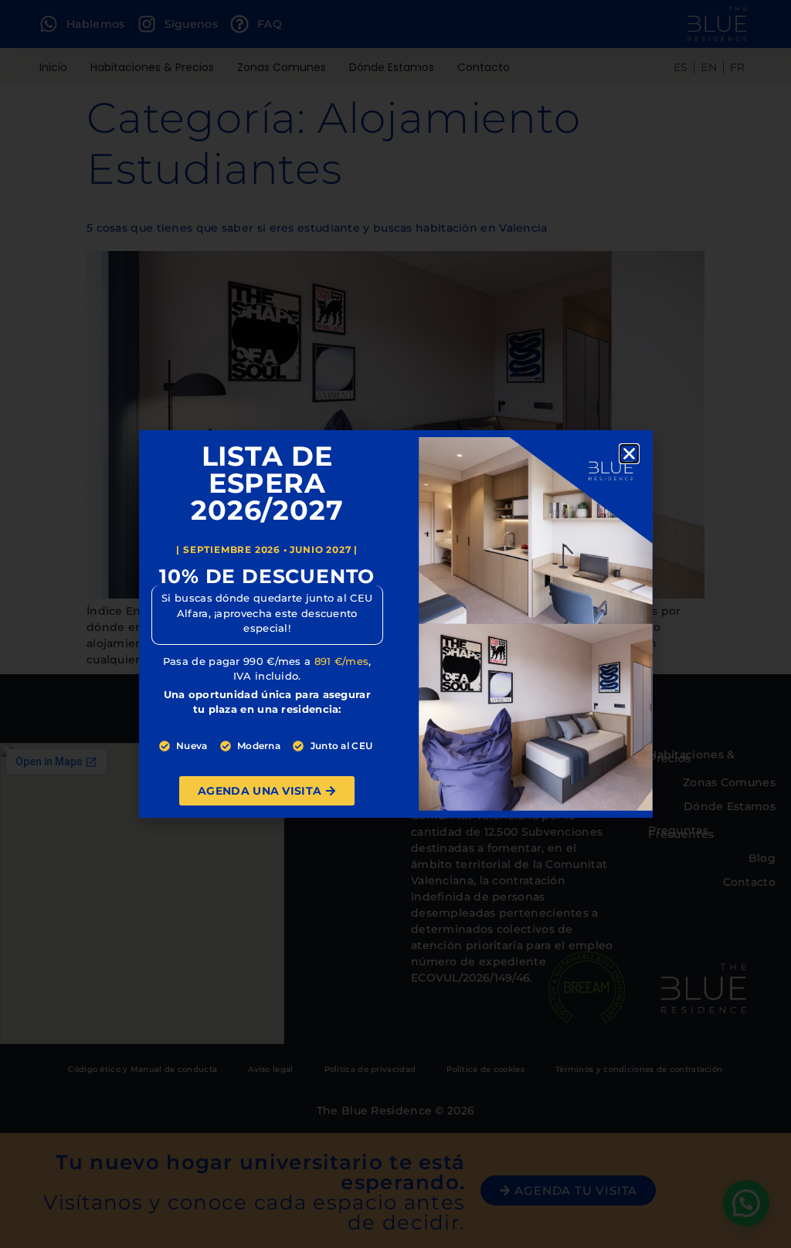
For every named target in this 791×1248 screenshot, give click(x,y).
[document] (395, 624)
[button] (629, 454)
